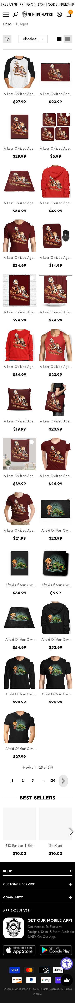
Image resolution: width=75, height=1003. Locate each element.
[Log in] (59, 14)
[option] (19, 832)
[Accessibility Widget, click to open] (66, 963)
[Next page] (63, 781)
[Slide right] (71, 831)
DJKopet (22, 24)
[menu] (6, 14)
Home (7, 24)
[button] (15, 14)
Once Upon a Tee (25, 989)
